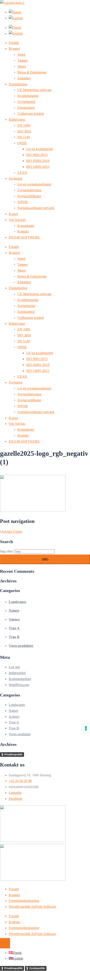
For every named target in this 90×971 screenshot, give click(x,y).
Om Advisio (17, 220)
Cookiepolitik (37, 968)
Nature (14, 610)
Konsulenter (25, 226)
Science (14, 619)
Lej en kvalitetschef (39, 149)
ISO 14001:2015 (37, 167)
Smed (21, 54)
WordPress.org (19, 685)
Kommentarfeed (20, 679)
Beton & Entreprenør (32, 72)
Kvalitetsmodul (27, 96)
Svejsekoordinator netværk (35, 208)
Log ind (14, 667)
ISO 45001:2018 (37, 161)
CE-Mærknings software (34, 90)
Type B (14, 637)
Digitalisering (18, 84)
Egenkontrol (26, 107)
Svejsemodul (26, 102)
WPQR (22, 202)
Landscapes (17, 602)
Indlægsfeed (17, 673)
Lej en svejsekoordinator (34, 184)
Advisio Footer (11, 531)
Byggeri (14, 48)
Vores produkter (21, 646)
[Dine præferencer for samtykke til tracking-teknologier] (86, 728)
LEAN (22, 172)
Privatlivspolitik (13, 754)
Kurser (13, 214)
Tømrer (22, 60)
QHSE (22, 143)
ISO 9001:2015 (37, 155)
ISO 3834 (24, 131)
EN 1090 (23, 125)
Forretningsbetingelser (24, 901)
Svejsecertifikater (29, 196)
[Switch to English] (16, 18)
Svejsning (15, 178)
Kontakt (23, 231)
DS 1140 (23, 137)
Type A (14, 628)
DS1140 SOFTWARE (24, 237)
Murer (21, 66)
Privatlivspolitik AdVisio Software (32, 906)
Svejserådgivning (29, 190)
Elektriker (24, 78)
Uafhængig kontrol (30, 113)
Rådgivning (17, 119)
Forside (14, 43)
